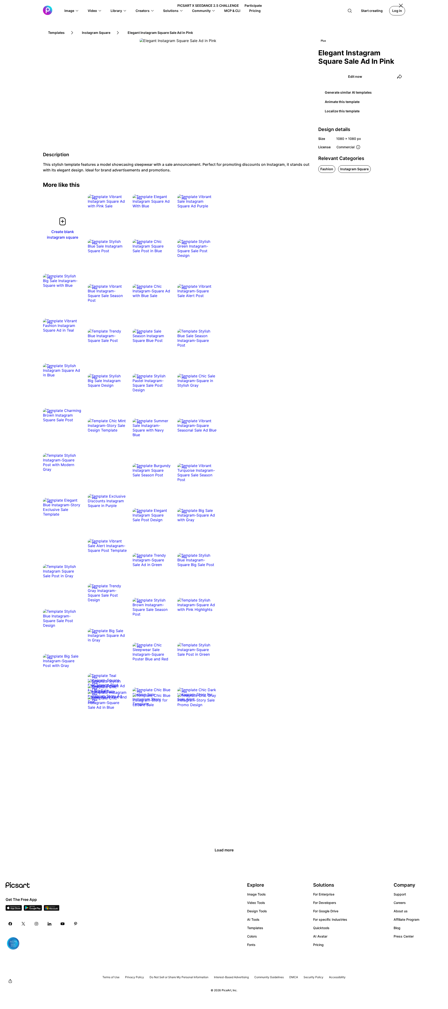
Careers (400, 903)
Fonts (251, 945)
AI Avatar (320, 936)
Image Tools (256, 894)
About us (401, 911)
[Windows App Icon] (51, 909)
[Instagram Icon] (36, 923)
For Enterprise (323, 894)
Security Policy (313, 977)
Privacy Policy (134, 977)
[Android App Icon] (33, 909)
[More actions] (120, 201)
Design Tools (257, 911)
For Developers (324, 903)
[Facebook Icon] (10, 923)
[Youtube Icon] (62, 923)
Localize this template (342, 111)
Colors (252, 936)
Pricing (318, 945)
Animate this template (342, 102)
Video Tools (256, 903)
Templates (255, 928)
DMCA (293, 977)
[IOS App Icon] (14, 909)
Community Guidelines (269, 977)
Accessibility (337, 977)
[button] (72, 10)
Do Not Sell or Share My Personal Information (179, 977)
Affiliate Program (406, 919)
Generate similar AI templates (348, 92)
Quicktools (321, 928)
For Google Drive (325, 911)
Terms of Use (110, 977)
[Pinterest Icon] (75, 923)
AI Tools (253, 919)
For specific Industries (330, 919)
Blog (397, 928)
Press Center (404, 936)
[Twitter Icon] (23, 923)
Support (400, 894)
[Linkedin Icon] (49, 923)
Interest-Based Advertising (231, 977)
